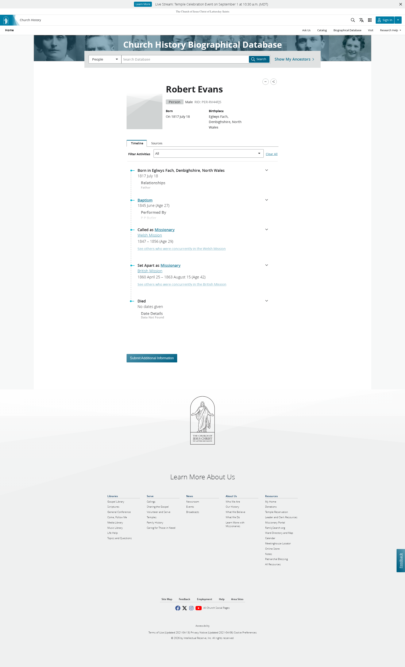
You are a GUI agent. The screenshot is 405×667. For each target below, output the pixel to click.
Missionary (165, 229)
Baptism (145, 200)
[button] (204, 174)
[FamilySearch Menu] (265, 82)
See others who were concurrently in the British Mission (182, 284)
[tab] (137, 143)
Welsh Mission (150, 235)
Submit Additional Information (152, 358)
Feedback (400, 560)
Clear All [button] (272, 154)
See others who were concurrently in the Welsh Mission (182, 248)
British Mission (150, 271)
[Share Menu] (273, 82)
